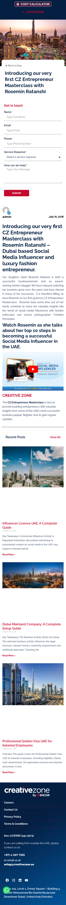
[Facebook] (7, 880)
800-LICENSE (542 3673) (19, 835)
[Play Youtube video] (33, 369)
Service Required (15, 152)
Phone (8, 139)
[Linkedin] (9, 213)
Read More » (9, 554)
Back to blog (14, 65)
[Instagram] (13, 880)
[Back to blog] (6, 65)
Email (8, 125)
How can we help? (15, 165)
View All (55, 437)
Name (8, 112)
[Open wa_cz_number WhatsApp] (6, 890)
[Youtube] (26, 880)
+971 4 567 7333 (14, 854)
